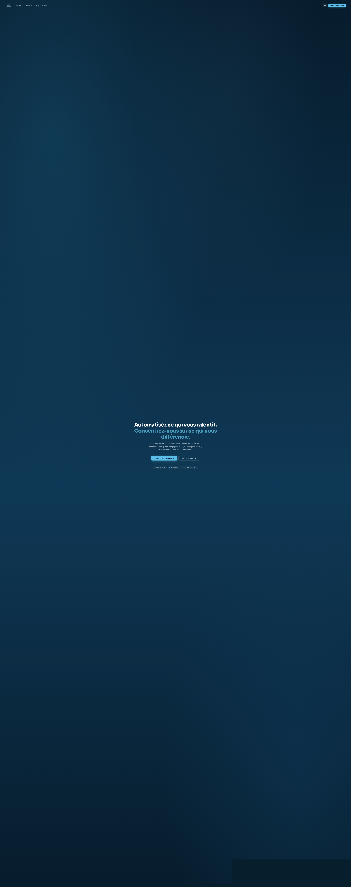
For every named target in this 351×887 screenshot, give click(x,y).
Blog (37, 5)
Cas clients (29, 5)
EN (325, 5)
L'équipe (44, 5)
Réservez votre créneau (163, 458)
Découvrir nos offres (189, 458)
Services (18, 5)
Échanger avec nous (337, 5)
